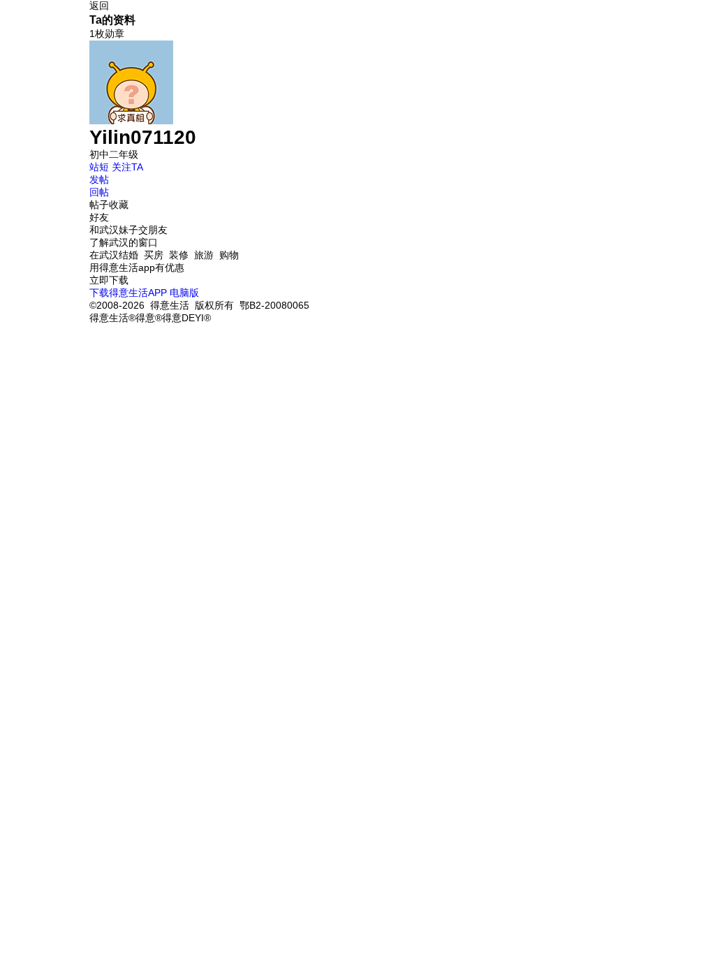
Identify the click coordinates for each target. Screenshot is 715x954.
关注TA (127, 167)
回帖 (99, 192)
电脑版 (184, 292)
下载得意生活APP (128, 292)
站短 (99, 167)
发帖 (99, 179)
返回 (99, 5)
